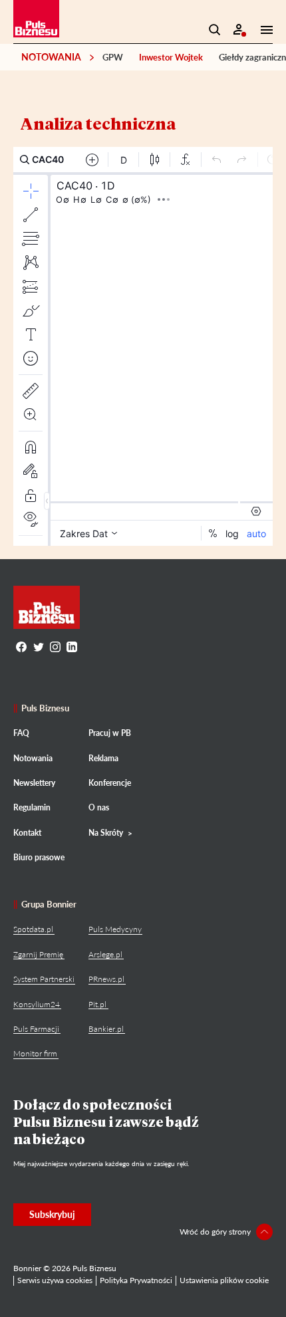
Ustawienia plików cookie (224, 1280)
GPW (112, 57)
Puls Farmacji (36, 1029)
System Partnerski (43, 979)
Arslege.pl (105, 954)
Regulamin (32, 807)
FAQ (21, 733)
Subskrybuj (52, 1214)
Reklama (103, 758)
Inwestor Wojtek (171, 57)
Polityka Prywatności (136, 1280)
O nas (98, 807)
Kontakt (27, 833)
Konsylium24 (36, 1004)
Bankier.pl (106, 1029)
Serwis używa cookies (54, 1280)
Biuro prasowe (39, 857)
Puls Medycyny (115, 929)
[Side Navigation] (263, 30)
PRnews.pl (106, 979)
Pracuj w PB (109, 733)
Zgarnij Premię (38, 954)
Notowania (51, 56)
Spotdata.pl (33, 929)
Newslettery (34, 783)
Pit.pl (97, 1004)
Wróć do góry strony (215, 1232)
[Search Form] (214, 30)
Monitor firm (35, 1053)
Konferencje (109, 783)
